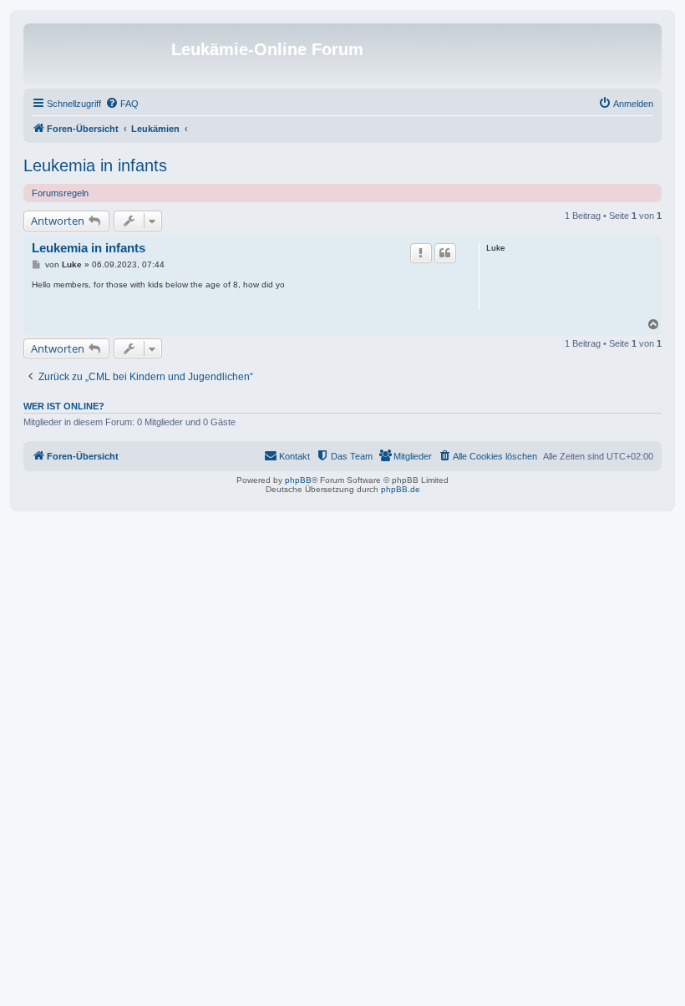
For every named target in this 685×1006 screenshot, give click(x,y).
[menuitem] (122, 104)
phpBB (298, 480)
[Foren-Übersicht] (99, 54)
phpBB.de (400, 489)
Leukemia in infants (95, 165)
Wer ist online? (63, 406)
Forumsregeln (60, 193)
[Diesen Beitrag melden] (421, 253)
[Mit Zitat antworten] (445, 253)
